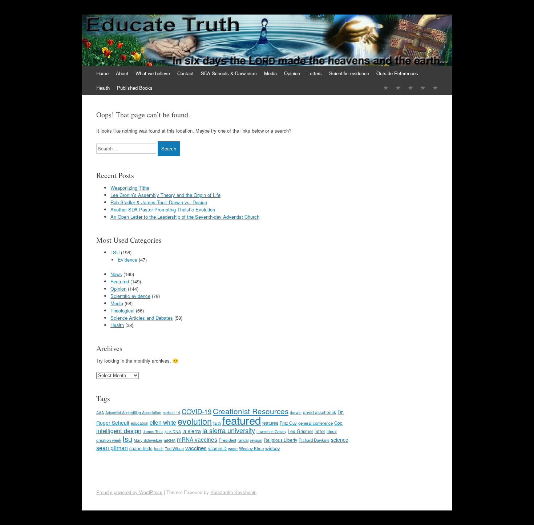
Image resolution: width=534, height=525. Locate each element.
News (116, 274)
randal (243, 440)
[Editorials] (386, 88)
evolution (195, 421)
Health (103, 87)
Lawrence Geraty (271, 431)
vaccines (196, 448)
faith (217, 423)
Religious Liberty (280, 440)
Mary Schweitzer (148, 440)
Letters (314, 73)
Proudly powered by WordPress (129, 492)
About (122, 73)
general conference (315, 423)
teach (158, 448)
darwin (296, 412)
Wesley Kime (251, 448)
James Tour (153, 431)
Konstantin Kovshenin (233, 492)
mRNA (169, 440)
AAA (100, 412)
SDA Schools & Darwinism (229, 73)
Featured (119, 281)
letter (320, 431)
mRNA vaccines (197, 439)
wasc (233, 448)
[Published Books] (435, 88)
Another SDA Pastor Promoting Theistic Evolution (162, 209)
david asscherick (319, 412)
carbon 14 (171, 412)
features (270, 423)
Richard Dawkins (314, 440)
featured (241, 420)
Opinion (292, 73)
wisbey (272, 448)
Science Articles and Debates (141, 317)
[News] (410, 88)
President (227, 440)
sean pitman (112, 448)
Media (270, 73)
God (338, 423)
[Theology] (398, 88)
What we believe (152, 73)
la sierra (191, 431)
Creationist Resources (250, 410)
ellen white (163, 422)
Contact (185, 73)
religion (256, 440)
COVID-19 (196, 411)
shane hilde (141, 448)
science (339, 439)
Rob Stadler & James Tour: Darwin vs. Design (158, 202)
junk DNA (173, 431)
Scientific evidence (349, 73)
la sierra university (228, 430)
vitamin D (217, 448)
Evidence (127, 259)
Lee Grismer (300, 431)
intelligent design (118, 430)
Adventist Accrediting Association (133, 412)
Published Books (135, 87)
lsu (127, 438)
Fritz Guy (288, 423)
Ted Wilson (174, 448)
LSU (115, 252)
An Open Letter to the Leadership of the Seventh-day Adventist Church (184, 216)
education (139, 423)
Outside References (397, 73)
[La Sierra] (423, 88)
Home (102, 73)
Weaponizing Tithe (129, 187)
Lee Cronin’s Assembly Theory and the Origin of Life (165, 194)
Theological (122, 310)
